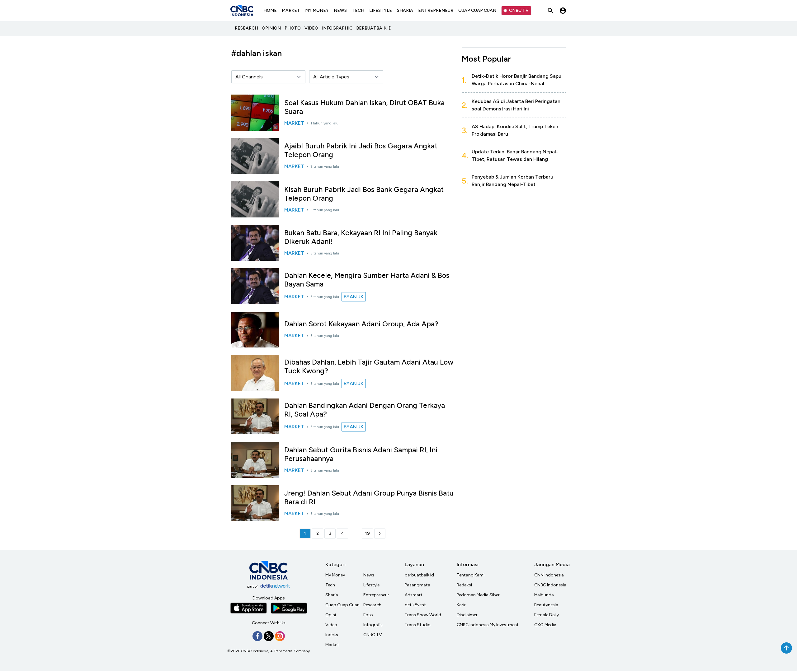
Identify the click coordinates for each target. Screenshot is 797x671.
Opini (330, 614)
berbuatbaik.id (419, 575)
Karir (461, 605)
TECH (358, 10)
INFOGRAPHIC (337, 28)
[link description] (379, 533)
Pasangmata (417, 585)
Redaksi (464, 585)
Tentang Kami (470, 575)
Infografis (373, 624)
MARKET (291, 10)
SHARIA (405, 10)
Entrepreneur (376, 595)
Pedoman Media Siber (478, 595)
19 (367, 533)
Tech (330, 585)
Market (332, 644)
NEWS (340, 10)
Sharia (331, 595)
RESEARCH (246, 28)
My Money (335, 575)
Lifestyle (371, 585)
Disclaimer (467, 614)
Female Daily (546, 614)
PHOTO (293, 28)
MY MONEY (317, 10)
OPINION (271, 28)
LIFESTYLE (380, 10)
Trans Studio (418, 624)
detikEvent (415, 605)
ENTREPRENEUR (435, 10)
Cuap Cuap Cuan (342, 605)
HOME (270, 10)
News (368, 575)
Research (372, 605)
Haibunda (544, 595)
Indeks (331, 634)
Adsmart (413, 595)
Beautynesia (546, 605)
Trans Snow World (423, 614)
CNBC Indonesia (550, 585)
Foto (368, 614)
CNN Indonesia (549, 575)
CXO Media (545, 624)
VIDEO (311, 28)
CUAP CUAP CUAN (477, 10)
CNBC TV (519, 10)
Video (331, 624)
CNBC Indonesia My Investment (488, 624)
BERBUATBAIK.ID (374, 28)
